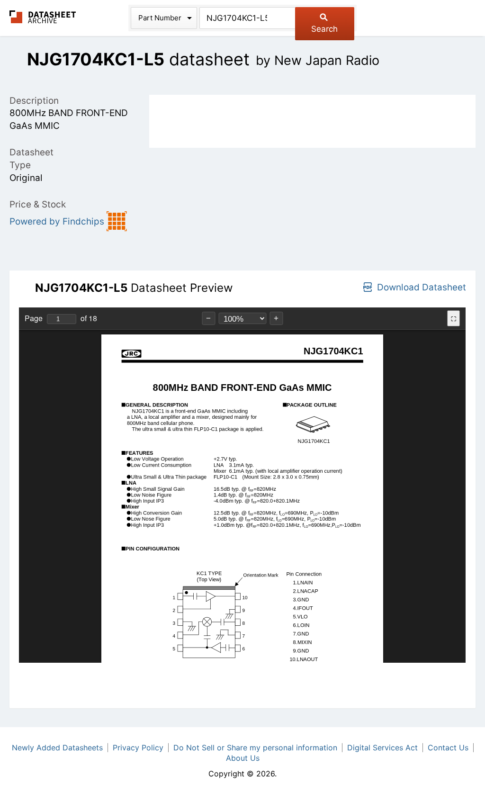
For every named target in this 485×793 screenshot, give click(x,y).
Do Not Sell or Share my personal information (255, 747)
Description (34, 100)
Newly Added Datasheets (57, 747)
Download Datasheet (421, 287)
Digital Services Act (382, 747)
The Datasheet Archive (42, 16)
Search (324, 29)
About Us (243, 758)
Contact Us (448, 747)
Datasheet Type (31, 159)
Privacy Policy (138, 747)
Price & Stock (37, 204)
